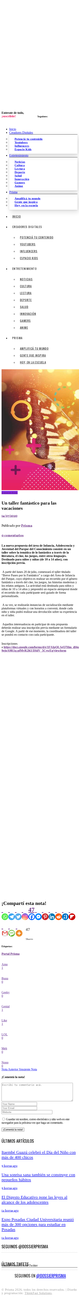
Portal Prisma (11, 953)
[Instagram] (25, 913)
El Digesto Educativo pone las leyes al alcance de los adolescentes (34, 1200)
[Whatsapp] (5, 913)
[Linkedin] (52, 913)
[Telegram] (11, 913)
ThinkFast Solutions (38, 1293)
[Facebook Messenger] (38, 913)
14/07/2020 (9, 516)
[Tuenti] (65, 913)
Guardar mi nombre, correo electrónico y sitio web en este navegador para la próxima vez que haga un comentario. (35, 1121)
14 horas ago (10, 1211)
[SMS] (11, 930)
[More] (19, 930)
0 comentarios (13, 536)
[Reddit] (58, 913)
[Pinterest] (45, 913)
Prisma (26, 526)
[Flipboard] (72, 913)
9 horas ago (9, 1166)
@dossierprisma (51, 1275)
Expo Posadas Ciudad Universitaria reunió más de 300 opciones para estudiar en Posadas (38, 1224)
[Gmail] (5, 930)
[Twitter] (18, 913)
